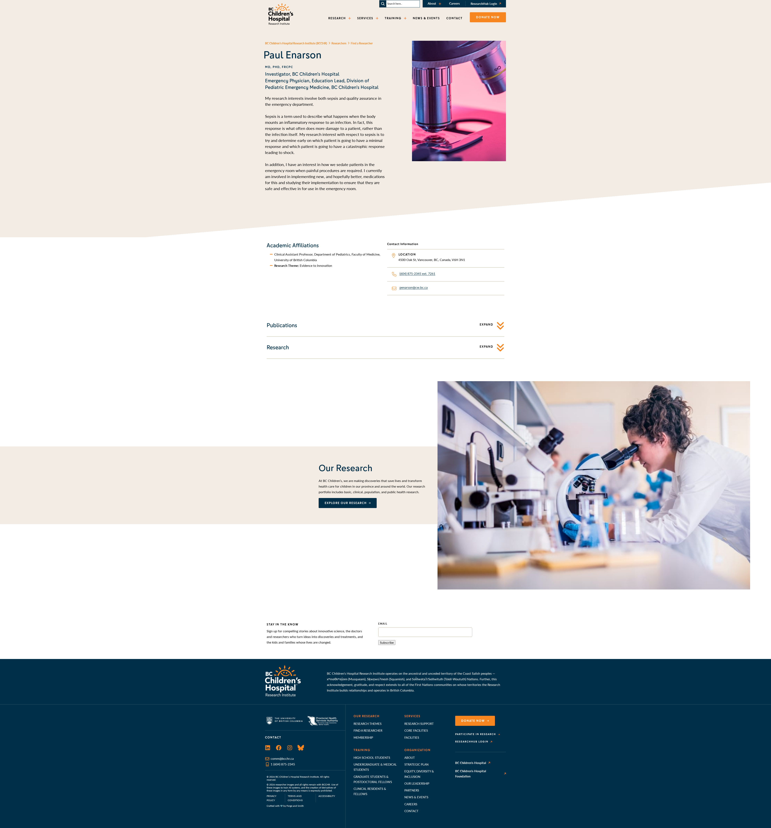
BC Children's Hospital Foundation (470, 773)
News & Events (416, 797)
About (432, 3)
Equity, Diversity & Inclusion (419, 773)
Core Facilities (416, 730)
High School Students (372, 757)
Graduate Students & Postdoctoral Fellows (373, 779)
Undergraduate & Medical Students (375, 767)
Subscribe (387, 642)
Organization (417, 750)
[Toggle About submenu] (440, 3)
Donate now (488, 17)
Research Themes (367, 723)
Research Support (419, 723)
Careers (454, 3)
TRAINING (393, 18)
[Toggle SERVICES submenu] (377, 18)
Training (362, 750)
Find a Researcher (368, 730)
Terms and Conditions (295, 798)
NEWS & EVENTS (426, 18)
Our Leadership (416, 783)
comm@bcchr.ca (282, 758)
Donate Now (473, 721)
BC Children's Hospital (470, 763)
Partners (411, 790)
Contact (411, 811)
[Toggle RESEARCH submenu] (350, 18)
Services (412, 716)
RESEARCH (337, 18)
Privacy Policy (271, 798)
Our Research (366, 716)
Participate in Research (475, 734)
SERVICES (365, 18)
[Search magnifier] (382, 3)
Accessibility (326, 796)
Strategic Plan (416, 764)
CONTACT (454, 18)
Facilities (411, 737)
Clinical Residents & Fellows (370, 791)
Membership (363, 737)
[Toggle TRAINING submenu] (405, 18)
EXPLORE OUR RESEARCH (346, 503)
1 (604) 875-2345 (283, 764)
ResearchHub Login (484, 3)
